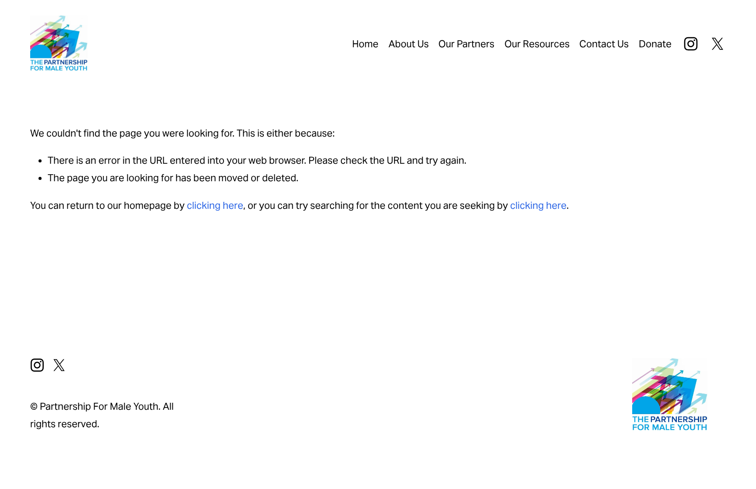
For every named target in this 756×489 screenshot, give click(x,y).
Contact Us (604, 44)
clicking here (215, 205)
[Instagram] (690, 43)
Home (365, 44)
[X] (717, 43)
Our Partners (466, 44)
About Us (408, 44)
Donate (655, 44)
